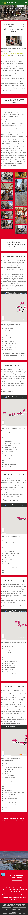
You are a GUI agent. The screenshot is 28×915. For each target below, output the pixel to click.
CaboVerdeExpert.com (8, 905)
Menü (26, 2)
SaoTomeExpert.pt (19, 905)
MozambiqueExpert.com (19, 907)
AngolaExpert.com (6, 907)
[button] (23, 2)
